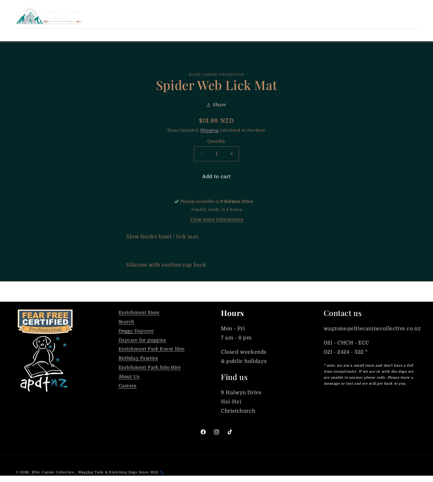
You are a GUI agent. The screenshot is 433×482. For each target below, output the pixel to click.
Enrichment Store (139, 312)
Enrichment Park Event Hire (152, 348)
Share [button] (219, 104)
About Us (129, 376)
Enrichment (200, 35)
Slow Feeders (274, 35)
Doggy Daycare (136, 330)
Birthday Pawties (138, 358)
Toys (236, 35)
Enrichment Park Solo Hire (150, 367)
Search (127, 321)
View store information (216, 219)
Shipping (209, 130)
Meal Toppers (151, 35)
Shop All (28, 35)
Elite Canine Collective (53, 472)
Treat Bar (66, 35)
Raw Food (105, 35)
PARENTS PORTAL (352, 15)
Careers (128, 385)
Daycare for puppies (142, 340)
